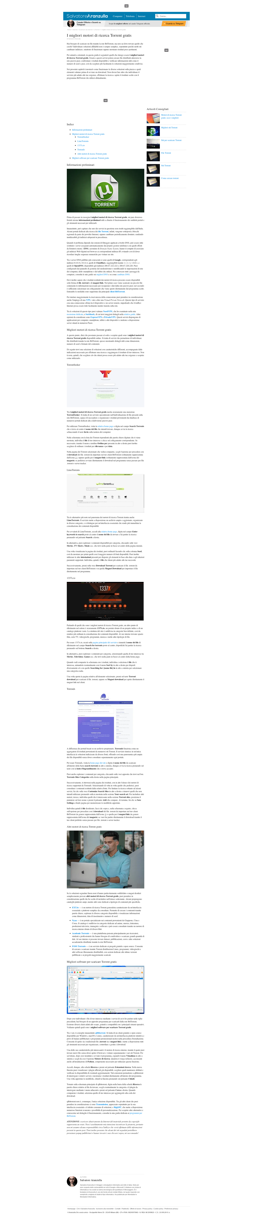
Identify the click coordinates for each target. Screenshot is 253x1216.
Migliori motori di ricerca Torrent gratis (88, 134)
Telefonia (130, 16)
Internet (141, 16)
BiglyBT (117, 1107)
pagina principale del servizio (105, 642)
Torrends (81, 149)
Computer (117, 16)
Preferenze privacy (171, 1209)
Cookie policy (158, 1209)
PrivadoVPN (110, 317)
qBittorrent (100, 1032)
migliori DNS (102, 274)
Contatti (117, 1209)
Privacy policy (147, 1209)
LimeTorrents (83, 141)
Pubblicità (125, 1209)
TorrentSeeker (83, 136)
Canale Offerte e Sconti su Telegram (89, 23)
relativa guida (129, 314)
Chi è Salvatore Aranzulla (86, 1209)
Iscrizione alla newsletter (105, 1209)
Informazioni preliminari (82, 129)
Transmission (102, 1104)
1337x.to (81, 145)
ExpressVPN (96, 317)
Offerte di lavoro (135, 1209)
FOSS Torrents (79, 946)
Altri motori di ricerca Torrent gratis (92, 153)
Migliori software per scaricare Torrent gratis (90, 158)
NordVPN (107, 311)
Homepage (71, 1209)
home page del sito (98, 762)
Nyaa (74, 920)
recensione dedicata (75, 314)
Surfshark (90, 314)
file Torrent (103, 231)
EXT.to (75, 907)
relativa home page (105, 426)
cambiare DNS (123, 274)
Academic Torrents (80, 933)
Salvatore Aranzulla (74, 39)
